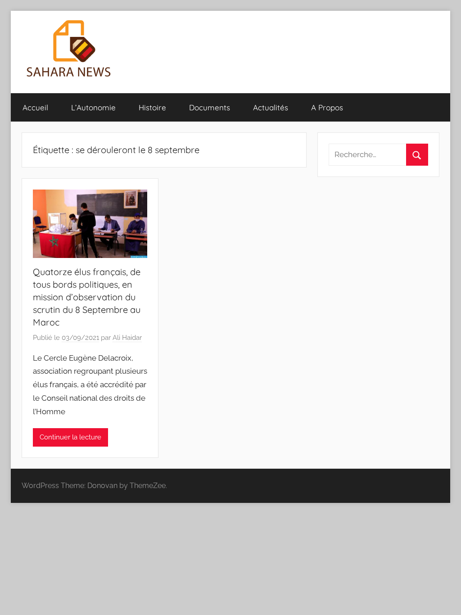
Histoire (152, 107)
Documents (209, 107)
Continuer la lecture (70, 437)
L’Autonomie (93, 107)
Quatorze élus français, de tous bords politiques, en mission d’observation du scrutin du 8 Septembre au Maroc (86, 297)
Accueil (35, 107)
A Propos (327, 107)
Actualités (270, 107)
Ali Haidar (127, 338)
